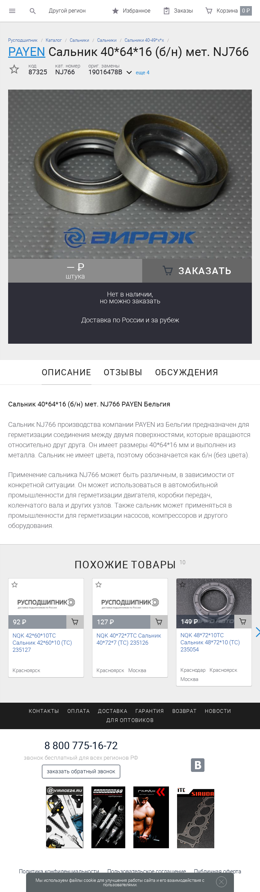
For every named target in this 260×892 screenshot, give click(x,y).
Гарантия (149, 711)
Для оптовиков (130, 720)
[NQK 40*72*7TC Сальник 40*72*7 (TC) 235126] (130, 603)
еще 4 (142, 73)
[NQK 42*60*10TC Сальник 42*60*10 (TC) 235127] (46, 603)
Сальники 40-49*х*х (144, 40)
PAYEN (26, 51)
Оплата (78, 711)
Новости (218, 711)
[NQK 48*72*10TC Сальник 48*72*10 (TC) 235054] (214, 603)
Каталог (54, 40)
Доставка (130, 320)
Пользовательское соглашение (146, 871)
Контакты (44, 711)
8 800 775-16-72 (81, 746)
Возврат (184, 711)
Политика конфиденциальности (59, 871)
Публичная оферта (217, 871)
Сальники (79, 40)
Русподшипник (23, 40)
